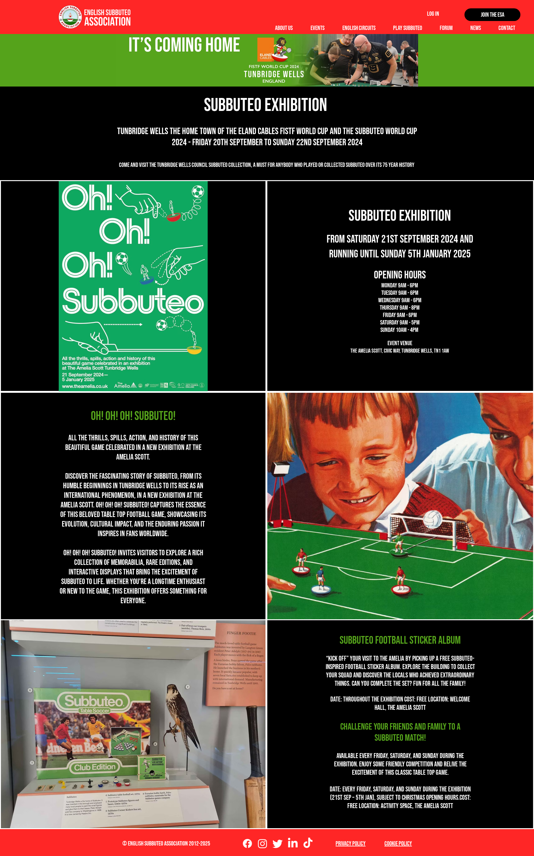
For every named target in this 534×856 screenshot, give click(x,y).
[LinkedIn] (293, 843)
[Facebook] (247, 843)
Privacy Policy (351, 843)
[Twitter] (278, 843)
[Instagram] (262, 843)
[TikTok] (308, 843)
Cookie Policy (398, 843)
